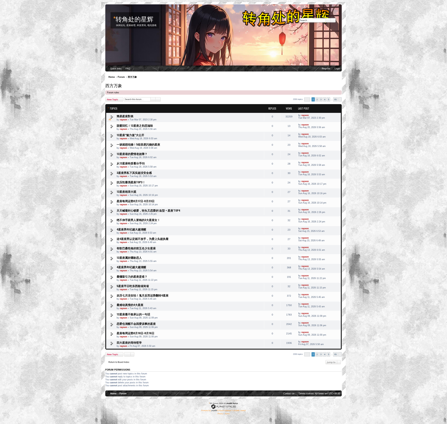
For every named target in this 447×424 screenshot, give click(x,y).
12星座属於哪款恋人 (129, 257)
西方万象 (113, 85)
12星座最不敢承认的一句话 (133, 314)
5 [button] (328, 99)
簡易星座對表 (125, 116)
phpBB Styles (232, 403)
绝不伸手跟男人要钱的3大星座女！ (138, 220)
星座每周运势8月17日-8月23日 (136, 201)
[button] (307, 99)
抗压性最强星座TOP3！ (131, 182)
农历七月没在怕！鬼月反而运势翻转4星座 (142, 295)
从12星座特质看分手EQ (131, 163)
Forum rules (113, 92)
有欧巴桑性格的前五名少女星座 (136, 248)
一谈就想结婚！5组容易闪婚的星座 (138, 144)
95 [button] (335, 99)
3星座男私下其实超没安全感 (134, 173)
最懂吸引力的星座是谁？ (132, 276)
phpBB (214, 410)
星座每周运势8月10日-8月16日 (135, 333)
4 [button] (324, 99)
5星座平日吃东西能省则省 (133, 286)
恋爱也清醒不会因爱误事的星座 (136, 323)
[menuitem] (126, 68)
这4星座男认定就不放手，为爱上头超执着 (142, 239)
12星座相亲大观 (126, 191)
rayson (123, 119)
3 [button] (320, 99)
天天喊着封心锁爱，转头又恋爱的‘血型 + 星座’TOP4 (148, 210)
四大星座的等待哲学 (129, 342)
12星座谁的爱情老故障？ (132, 154)
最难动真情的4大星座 (130, 305)
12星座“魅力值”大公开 (130, 135)
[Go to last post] (310, 115)
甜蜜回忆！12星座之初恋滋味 (135, 125)
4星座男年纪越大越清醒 (131, 229)
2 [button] (317, 99)
